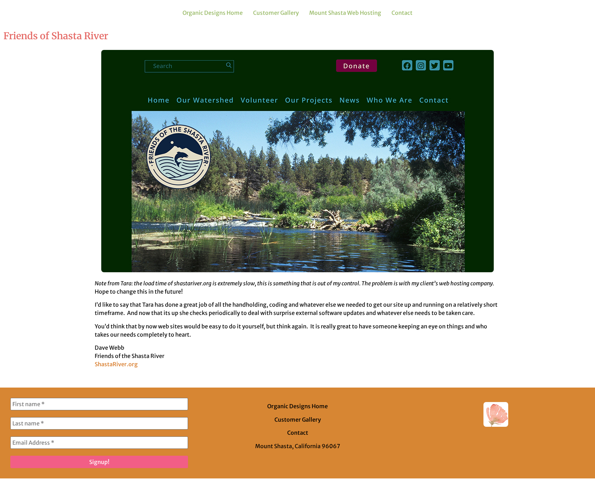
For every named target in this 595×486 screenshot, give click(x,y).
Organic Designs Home (212, 12)
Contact (402, 12)
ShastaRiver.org (116, 364)
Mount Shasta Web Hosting (345, 12)
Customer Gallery (276, 12)
